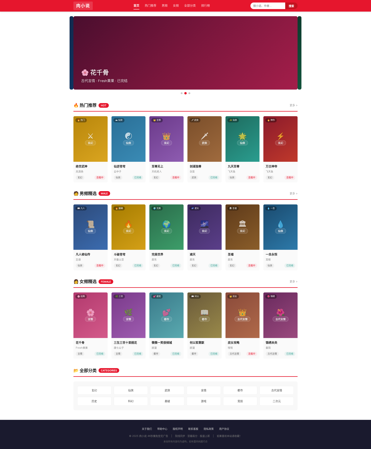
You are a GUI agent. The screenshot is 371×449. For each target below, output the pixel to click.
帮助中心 (162, 428)
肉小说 (83, 5)
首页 (136, 5)
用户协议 (224, 428)
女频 (176, 5)
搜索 (291, 6)
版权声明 (178, 428)
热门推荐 (150, 5)
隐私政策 (209, 428)
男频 (165, 5)
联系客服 (193, 428)
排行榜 (205, 5)
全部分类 (190, 5)
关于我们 (147, 428)
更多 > (294, 105)
